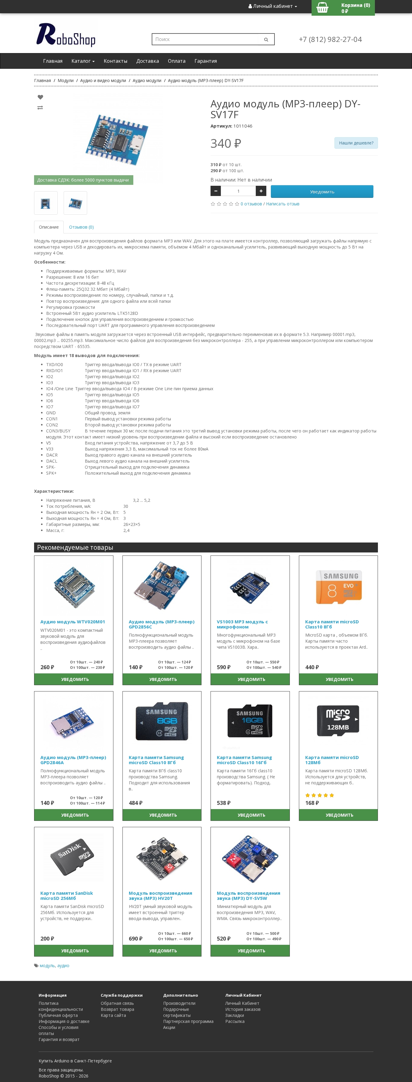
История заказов (243, 1009)
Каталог (81, 61)
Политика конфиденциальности (61, 1006)
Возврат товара (117, 1009)
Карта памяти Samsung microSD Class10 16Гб (244, 759)
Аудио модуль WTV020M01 (72, 622)
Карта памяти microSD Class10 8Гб (332, 624)
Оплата (176, 61)
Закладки (234, 1015)
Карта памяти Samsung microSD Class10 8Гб (156, 759)
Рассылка (235, 1021)
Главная (52, 61)
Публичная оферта (58, 1015)
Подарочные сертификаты (177, 1012)
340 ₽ (226, 143)
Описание (49, 227)
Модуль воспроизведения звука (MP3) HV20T (160, 895)
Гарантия (206, 61)
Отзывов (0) (81, 227)
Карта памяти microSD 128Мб (332, 759)
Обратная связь (117, 1003)
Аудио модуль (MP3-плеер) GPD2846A (73, 759)
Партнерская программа (188, 1021)
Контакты (115, 61)
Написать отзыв (282, 204)
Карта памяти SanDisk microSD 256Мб (66, 895)
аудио (63, 965)
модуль (47, 965)
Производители (179, 1003)
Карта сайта (113, 1015)
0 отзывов (251, 204)
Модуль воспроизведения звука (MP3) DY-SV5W (248, 895)
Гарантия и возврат (59, 1039)
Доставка (147, 61)
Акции (169, 1027)
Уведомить (322, 191)
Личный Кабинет (242, 1003)
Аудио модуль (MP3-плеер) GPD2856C (162, 624)
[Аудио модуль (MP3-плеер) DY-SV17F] (117, 138)
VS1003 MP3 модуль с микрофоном (242, 624)
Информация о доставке (64, 1021)
